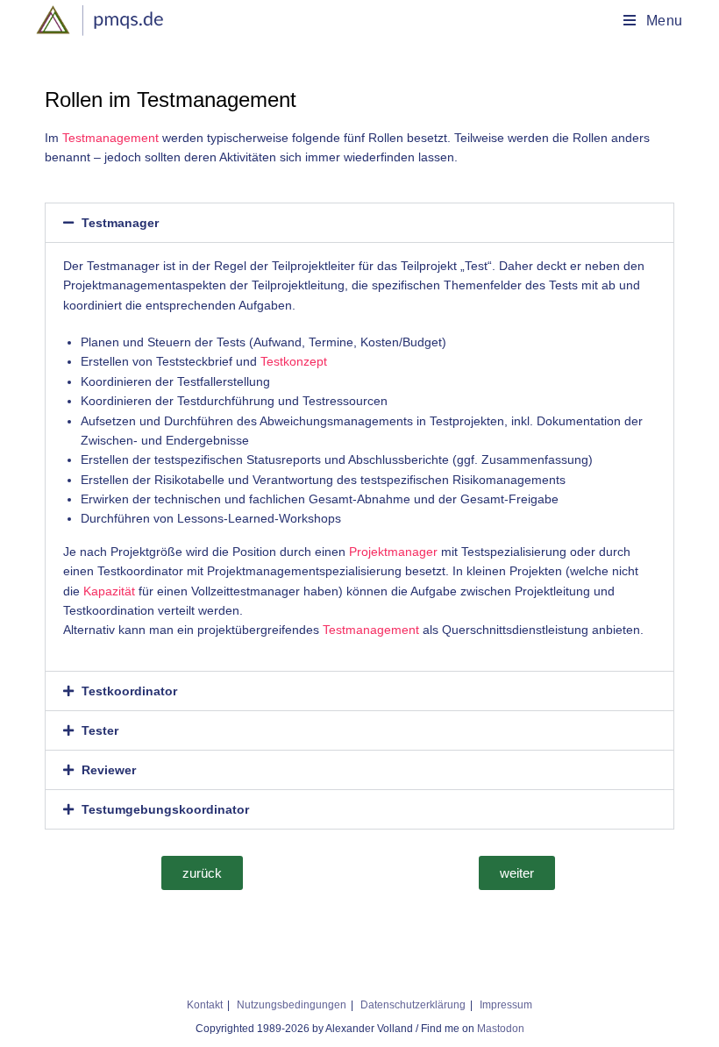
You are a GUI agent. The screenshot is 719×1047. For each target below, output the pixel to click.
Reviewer (109, 770)
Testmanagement (110, 138)
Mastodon (500, 1028)
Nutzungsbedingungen (291, 1005)
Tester (100, 730)
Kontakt (205, 1005)
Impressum (506, 1005)
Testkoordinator (129, 691)
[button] (359, 222)
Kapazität (109, 591)
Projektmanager (393, 552)
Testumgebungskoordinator (165, 809)
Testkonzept (293, 361)
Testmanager (120, 223)
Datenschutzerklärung (413, 1005)
